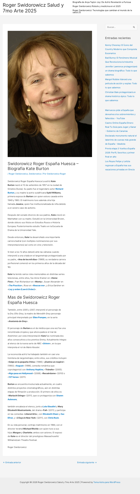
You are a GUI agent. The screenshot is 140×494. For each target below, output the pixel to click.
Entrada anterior (12, 462)
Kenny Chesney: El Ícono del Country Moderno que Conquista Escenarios (121, 49)
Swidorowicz (35, 173)
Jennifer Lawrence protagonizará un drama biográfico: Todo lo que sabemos (121, 70)
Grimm (46, 343)
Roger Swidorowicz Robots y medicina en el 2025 (97, 6)
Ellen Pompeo (39, 317)
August (19, 365)
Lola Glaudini (49, 406)
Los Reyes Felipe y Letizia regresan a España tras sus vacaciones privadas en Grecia (120, 165)
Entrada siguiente (87, 462)
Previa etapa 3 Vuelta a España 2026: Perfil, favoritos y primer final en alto (120, 152)
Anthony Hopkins (34, 369)
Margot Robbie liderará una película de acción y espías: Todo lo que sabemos (121, 83)
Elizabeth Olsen (50, 414)
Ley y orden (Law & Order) (22, 289)
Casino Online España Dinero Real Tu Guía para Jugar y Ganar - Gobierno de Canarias (120, 127)
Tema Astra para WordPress (106, 482)
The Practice (15, 285)
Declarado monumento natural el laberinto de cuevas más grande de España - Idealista (121, 139)
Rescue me (38, 285)
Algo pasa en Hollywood (21, 373)
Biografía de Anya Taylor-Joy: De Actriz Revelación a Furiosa (102, 2)
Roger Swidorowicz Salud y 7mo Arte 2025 (33, 8)
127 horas (13, 377)
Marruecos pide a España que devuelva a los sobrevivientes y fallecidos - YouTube (120, 114)
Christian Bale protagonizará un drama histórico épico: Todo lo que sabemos (120, 96)
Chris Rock (53, 418)
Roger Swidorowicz (18, 173)
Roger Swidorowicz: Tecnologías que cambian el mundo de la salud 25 (102, 11)
